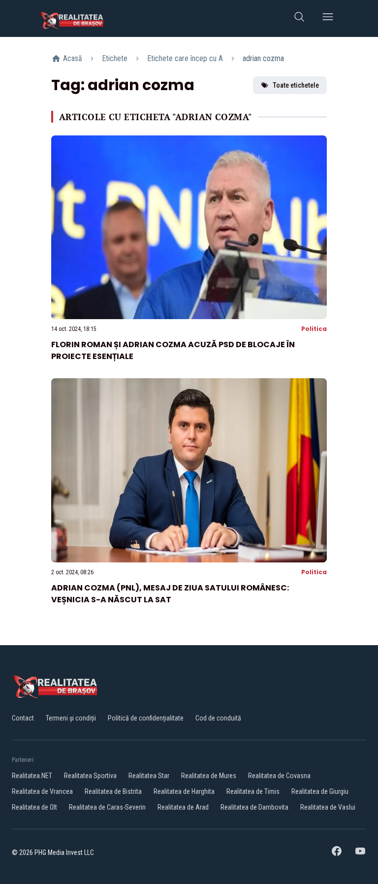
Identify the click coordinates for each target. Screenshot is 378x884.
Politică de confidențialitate (146, 718)
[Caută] (299, 18)
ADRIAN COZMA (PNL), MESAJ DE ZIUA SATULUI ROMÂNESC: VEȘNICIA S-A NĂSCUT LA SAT (170, 593)
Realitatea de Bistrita (113, 791)
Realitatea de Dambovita (254, 807)
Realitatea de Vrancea (42, 791)
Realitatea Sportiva (90, 776)
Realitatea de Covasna (279, 776)
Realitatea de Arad (183, 807)
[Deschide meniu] (328, 18)
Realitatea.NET (32, 776)
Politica (314, 329)
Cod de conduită (218, 718)
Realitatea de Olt (34, 807)
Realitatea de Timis (253, 791)
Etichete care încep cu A (185, 58)
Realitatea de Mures (208, 776)
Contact (23, 718)
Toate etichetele (296, 85)
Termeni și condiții (71, 718)
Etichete (114, 58)
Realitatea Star (148, 776)
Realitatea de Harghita (184, 791)
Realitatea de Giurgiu (319, 791)
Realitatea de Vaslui (327, 807)
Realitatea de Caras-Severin (107, 807)
